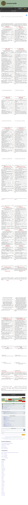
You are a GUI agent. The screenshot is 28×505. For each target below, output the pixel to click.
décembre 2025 (3, 468)
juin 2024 (2, 477)
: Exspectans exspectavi (7, 417)
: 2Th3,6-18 (5, 416)
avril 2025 (2, 473)
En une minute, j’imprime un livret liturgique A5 (7, 443)
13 (13, 399)
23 (23, 400)
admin (2, 452)
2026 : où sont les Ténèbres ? (4, 448)
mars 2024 (2, 480)
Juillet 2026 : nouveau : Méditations (5, 444)
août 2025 (2, 472)
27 (13, 401)
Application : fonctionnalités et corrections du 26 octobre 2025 (11, 452)
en (26, 8)
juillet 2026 (2, 462)
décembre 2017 (3, 493)
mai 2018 (2, 489)
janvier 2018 (2, 492)
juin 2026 (2, 464)
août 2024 (2, 476)
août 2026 (2, 461)
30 (23, 401)
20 (13, 400)
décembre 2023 (3, 481)
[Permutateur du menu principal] (26, 4)
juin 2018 (2, 488)
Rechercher (2, 433)
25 (6, 401)
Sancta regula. (5, 407)
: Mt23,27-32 (6, 418)
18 (6, 400)
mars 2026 (2, 465)
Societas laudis (11, 3)
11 (6, 399)
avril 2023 (2, 484)
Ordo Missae (5, 453)
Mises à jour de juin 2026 (4, 447)
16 (23, 399)
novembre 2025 (3, 469)
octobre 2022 (2, 485)
